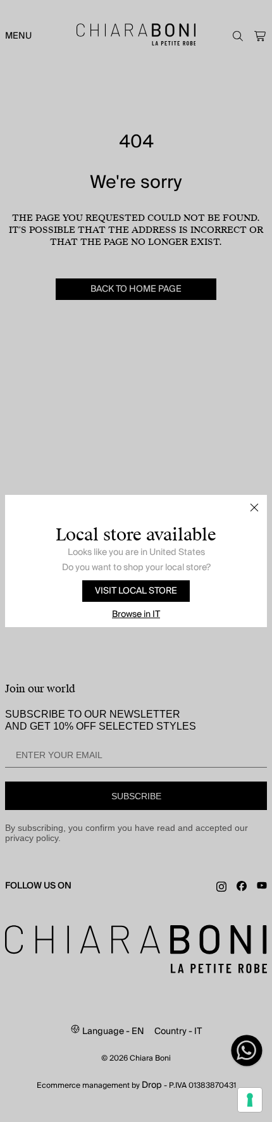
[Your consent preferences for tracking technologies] (250, 1100)
